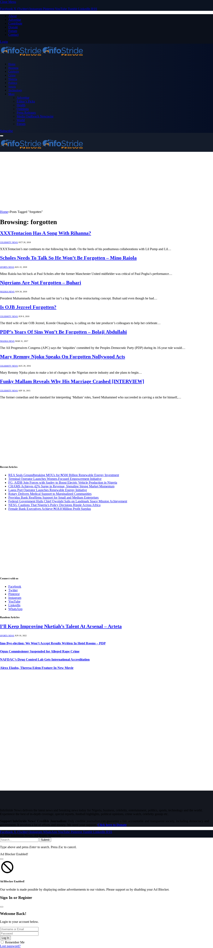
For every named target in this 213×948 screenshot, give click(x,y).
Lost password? (10, 946)
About (12, 16)
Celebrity (13, 71)
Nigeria (12, 79)
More (11, 94)
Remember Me (15, 942)
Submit (45, 839)
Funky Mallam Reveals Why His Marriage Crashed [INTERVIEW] (72, 381)
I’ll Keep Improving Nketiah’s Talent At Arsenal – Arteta (61, 626)
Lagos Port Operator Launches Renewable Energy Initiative (47, 490)
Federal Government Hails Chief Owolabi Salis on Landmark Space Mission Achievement (67, 501)
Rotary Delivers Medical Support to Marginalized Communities (50, 494)
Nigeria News (7, 291)
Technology (15, 90)
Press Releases (26, 112)
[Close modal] (1, 859)
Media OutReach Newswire (35, 116)
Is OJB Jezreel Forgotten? (28, 307)
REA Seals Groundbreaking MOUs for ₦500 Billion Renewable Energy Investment (63, 475)
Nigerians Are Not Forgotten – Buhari (40, 282)
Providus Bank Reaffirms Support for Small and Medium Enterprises (53, 497)
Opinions (23, 109)
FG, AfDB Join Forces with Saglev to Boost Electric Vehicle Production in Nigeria (62, 482)
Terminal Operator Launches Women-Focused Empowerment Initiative (55, 479)
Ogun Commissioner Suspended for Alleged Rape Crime (39, 651)
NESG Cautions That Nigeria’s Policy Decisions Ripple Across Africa (54, 505)
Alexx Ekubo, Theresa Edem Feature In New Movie (36, 668)
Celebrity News (9, 242)
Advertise (14, 19)
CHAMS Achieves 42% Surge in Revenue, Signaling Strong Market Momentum (61, 486)
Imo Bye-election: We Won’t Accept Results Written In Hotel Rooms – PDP (53, 643)
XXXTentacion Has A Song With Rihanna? (45, 233)
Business (13, 67)
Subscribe (6, 131)
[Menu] (1, 135)
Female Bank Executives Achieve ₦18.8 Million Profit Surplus (49, 508)
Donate (13, 27)
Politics (12, 82)
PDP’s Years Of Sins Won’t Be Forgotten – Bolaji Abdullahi (63, 332)
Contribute (15, 23)
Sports (12, 86)
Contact (13, 34)
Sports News (7, 267)
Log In (5, 937)
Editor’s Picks (26, 101)
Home (11, 64)
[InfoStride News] (41, 57)
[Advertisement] (106, 181)
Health (21, 105)
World (21, 120)
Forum (12, 31)
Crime (12, 75)
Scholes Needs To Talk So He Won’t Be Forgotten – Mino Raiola (68, 258)
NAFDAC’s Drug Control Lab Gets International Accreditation (45, 659)
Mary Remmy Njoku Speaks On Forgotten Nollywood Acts (62, 356)
